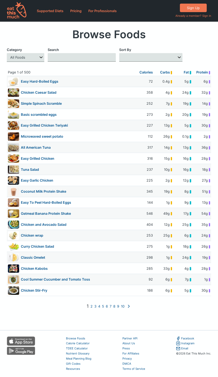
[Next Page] (128, 306)
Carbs (165, 72)
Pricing (76, 11)
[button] (25, 57)
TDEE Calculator (77, 348)
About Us (128, 343)
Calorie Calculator (78, 343)
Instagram (188, 343)
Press (126, 348)
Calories (146, 72)
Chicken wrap (32, 235)
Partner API (130, 338)
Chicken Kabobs (34, 268)
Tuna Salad (30, 169)
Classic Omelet (33, 257)
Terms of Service (133, 368)
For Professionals (102, 11)
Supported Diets (50, 11)
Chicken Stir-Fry (34, 290)
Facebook (187, 338)
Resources (73, 368)
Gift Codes (73, 363)
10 (123, 306)
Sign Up (193, 8)
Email (184, 348)
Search (53, 50)
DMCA (126, 363)
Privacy (127, 358)
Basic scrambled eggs (39, 114)
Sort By (125, 50)
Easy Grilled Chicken (37, 158)
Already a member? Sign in (193, 15)
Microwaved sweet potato (42, 136)
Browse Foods (75, 338)
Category (14, 50)
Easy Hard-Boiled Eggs (39, 81)
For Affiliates (130, 353)
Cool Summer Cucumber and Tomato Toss (55, 279)
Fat (187, 72)
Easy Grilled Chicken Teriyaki (44, 125)
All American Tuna (36, 147)
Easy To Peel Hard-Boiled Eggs (46, 202)
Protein (202, 72)
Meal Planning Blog (78, 358)
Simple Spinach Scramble (41, 103)
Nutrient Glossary (77, 353)
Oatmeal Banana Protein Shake (46, 213)
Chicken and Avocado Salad (43, 224)
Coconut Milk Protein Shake (43, 191)
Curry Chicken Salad (37, 246)
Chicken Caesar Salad (38, 92)
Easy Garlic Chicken (37, 180)
